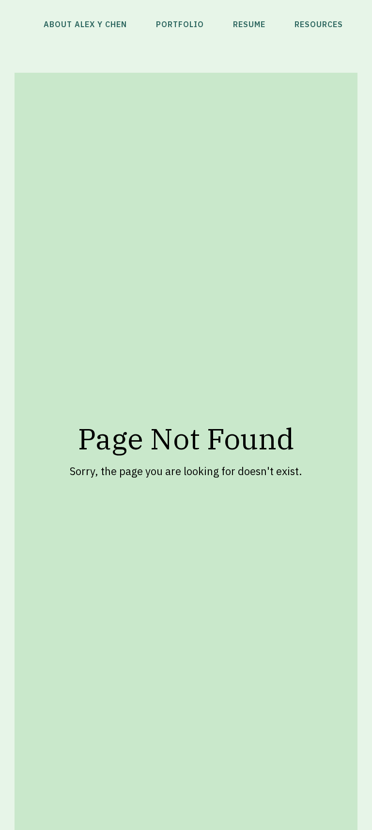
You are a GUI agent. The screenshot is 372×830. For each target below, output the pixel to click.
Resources (318, 24)
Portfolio (180, 24)
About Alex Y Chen (85, 24)
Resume (249, 24)
